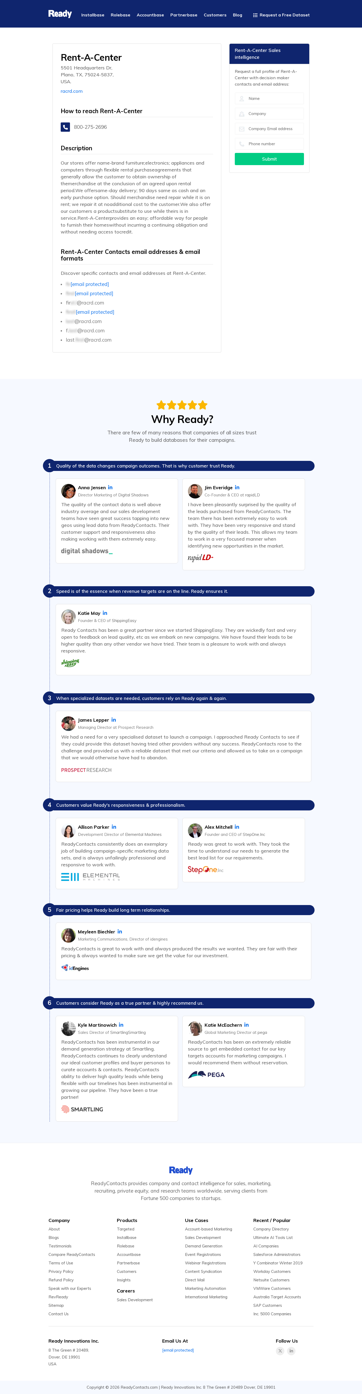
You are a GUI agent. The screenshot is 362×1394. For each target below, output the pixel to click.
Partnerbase (128, 1262)
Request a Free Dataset (284, 14)
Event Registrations (203, 1254)
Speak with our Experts (69, 1288)
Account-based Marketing (208, 1229)
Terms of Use (60, 1262)
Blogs (53, 1237)
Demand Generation (203, 1246)
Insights (124, 1279)
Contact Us (58, 1313)
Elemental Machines (143, 834)
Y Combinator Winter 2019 (278, 1262)
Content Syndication (203, 1271)
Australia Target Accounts (277, 1296)
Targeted (125, 1229)
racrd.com (72, 91)
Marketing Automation (205, 1288)
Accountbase (129, 1254)
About (54, 1229)
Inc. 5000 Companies (272, 1313)
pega (262, 1032)
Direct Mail (195, 1279)
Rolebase (125, 1246)
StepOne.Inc (254, 834)
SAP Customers (267, 1305)
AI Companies (266, 1246)
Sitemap (56, 1305)
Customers (126, 1271)
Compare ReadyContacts (71, 1254)
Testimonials (60, 1246)
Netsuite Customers (271, 1279)
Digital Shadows (133, 494)
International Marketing (206, 1296)
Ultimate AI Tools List (273, 1237)
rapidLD (252, 494)
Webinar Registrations (205, 1262)
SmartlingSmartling (128, 1032)
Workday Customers (272, 1271)
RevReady (58, 1296)
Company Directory (271, 1229)
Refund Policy (61, 1279)
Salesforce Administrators (277, 1254)
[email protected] (89, 284)
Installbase (126, 1237)
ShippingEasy (124, 620)
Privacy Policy (60, 1271)
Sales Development (135, 1299)
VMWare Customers (272, 1288)
